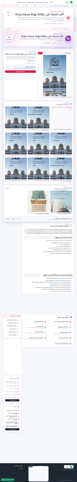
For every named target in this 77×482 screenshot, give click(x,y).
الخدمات (46, 2)
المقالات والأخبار (31, 2)
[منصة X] (19, 468)
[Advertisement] (38, 304)
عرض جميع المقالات (13, 429)
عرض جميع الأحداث (12, 400)
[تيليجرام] (22, 468)
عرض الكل (7, 188)
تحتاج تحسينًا (8, 218)
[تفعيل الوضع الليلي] (5, 2)
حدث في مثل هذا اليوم (21, 2)
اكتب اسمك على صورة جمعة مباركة (61, 47)
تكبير (40, 53)
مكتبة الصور (71, 47)
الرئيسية (51, 2)
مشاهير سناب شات (39, 2)
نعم (12, 218)
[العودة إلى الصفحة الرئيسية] (68, 2)
